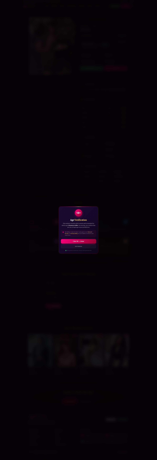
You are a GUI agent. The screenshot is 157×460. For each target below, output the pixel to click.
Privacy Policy (74, 233)
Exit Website (78, 246)
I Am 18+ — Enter (78, 241)
